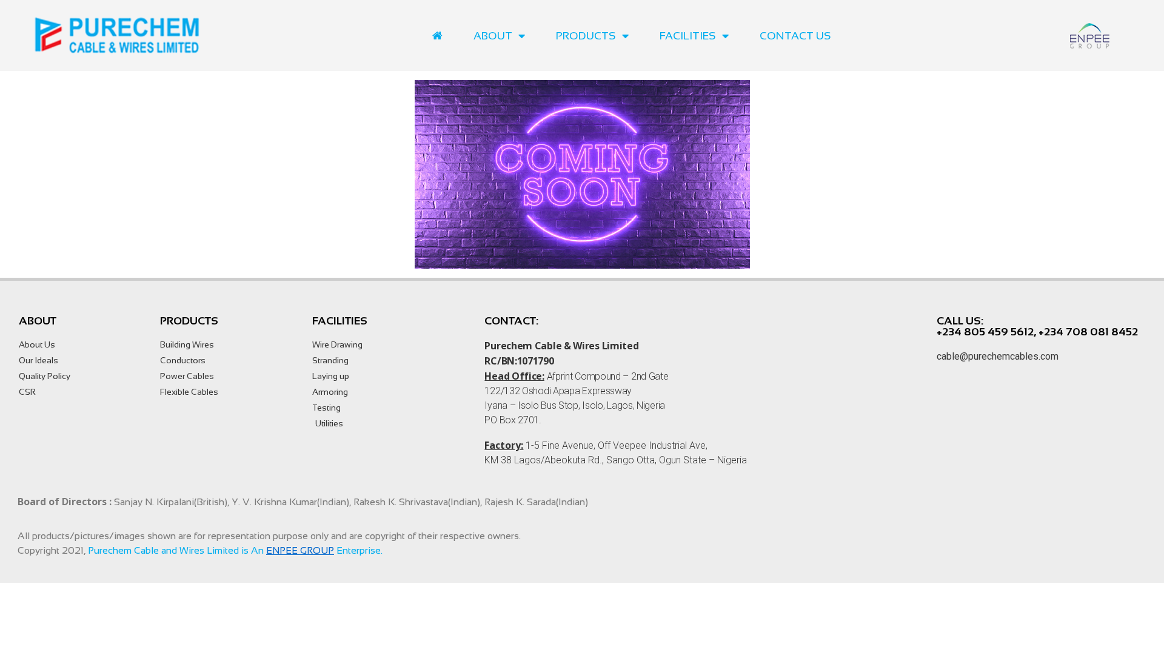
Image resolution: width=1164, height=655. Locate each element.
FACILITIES (688, 36)
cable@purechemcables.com (998, 356)
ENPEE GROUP (300, 550)
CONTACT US (795, 36)
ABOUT (492, 36)
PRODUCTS (586, 36)
